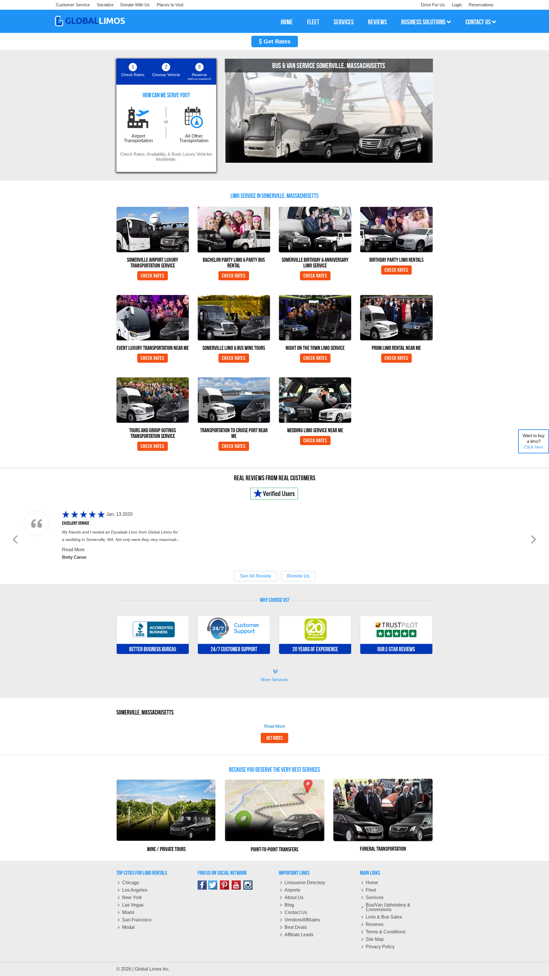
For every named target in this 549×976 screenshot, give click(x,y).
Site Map (375, 939)
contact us (479, 22)
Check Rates (152, 276)
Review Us (298, 576)
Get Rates (276, 41)
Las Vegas (133, 904)
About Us (294, 897)
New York (132, 897)
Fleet (371, 890)
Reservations (481, 4)
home (287, 22)
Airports (292, 890)
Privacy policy (380, 946)
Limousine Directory (305, 882)
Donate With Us (135, 4)
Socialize (105, 4)
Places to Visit (170, 4)
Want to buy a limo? (534, 441)
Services (374, 897)
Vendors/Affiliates (302, 919)
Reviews (374, 924)
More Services (274, 676)
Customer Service (73, 4)
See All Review (255, 576)
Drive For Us (433, 4)
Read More (73, 549)
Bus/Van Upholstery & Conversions (388, 907)
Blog (289, 904)
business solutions (424, 22)
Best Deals (296, 927)
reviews (377, 22)
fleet (313, 22)
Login (457, 4)
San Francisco (137, 919)
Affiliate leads (299, 934)
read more (274, 726)
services (344, 22)
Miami (128, 912)
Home (372, 882)
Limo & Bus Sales (384, 916)
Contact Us (296, 912)
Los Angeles (134, 890)
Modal (128, 927)
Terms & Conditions (385, 931)
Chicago (130, 882)
